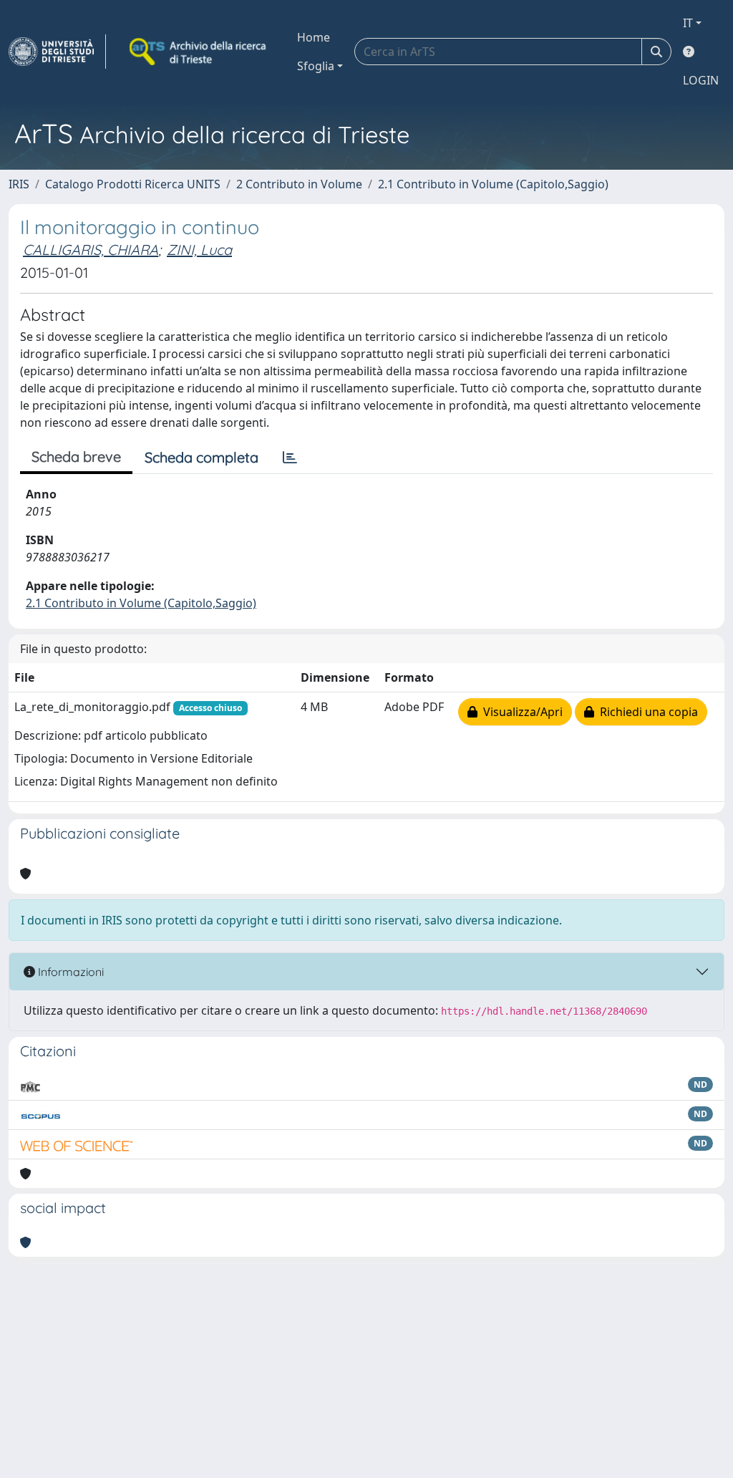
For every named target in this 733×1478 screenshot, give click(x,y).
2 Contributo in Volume (299, 184)
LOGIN (701, 80)
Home (313, 37)
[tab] (290, 458)
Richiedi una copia (646, 712)
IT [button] (688, 23)
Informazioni (69, 972)
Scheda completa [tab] (201, 457)
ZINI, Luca (199, 250)
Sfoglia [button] (315, 66)
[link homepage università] (199, 51)
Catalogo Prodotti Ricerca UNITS (132, 184)
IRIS (19, 184)
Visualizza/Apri (520, 712)
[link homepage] (57, 51)
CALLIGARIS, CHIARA (90, 250)
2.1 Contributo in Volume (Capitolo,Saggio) (493, 184)
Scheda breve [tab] (76, 456)
